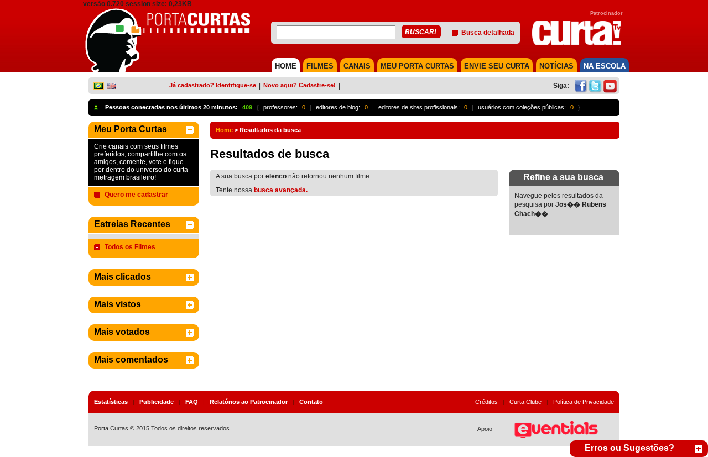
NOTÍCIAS (556, 66)
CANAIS (357, 66)
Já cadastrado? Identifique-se (212, 85)
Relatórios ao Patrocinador (249, 401)
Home (224, 130)
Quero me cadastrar (136, 194)
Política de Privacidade (583, 401)
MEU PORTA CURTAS (417, 66)
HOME (285, 66)
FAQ (191, 401)
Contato (311, 401)
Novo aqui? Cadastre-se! (299, 85)
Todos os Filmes (130, 247)
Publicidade (156, 401)
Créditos (486, 401)
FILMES (320, 66)
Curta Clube (525, 401)
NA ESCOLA (605, 66)
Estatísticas (111, 401)
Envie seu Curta (496, 66)
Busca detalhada (487, 32)
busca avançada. (281, 190)
